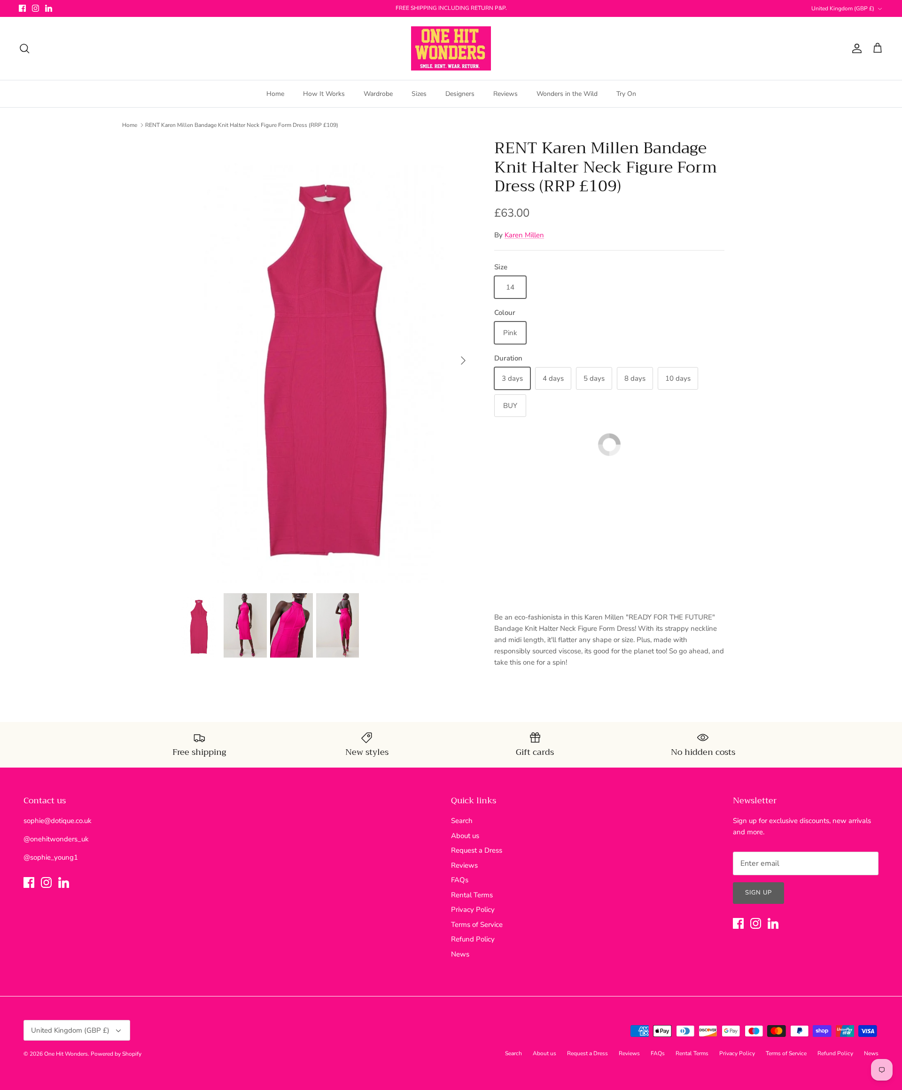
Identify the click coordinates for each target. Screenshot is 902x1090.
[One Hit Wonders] (451, 48)
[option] (326, 361)
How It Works (324, 93)
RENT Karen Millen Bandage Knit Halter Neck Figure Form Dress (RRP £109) (241, 125)
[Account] (855, 48)
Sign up (758, 892)
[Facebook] (22, 8)
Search (462, 820)
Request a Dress (476, 850)
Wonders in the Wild (567, 93)
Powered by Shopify (116, 1054)
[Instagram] (35, 8)
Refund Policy (473, 939)
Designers (459, 93)
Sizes (419, 93)
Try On (626, 93)
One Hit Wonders (66, 1054)
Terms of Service (477, 924)
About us (465, 835)
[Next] (463, 360)
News (460, 954)
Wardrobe (378, 93)
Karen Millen (524, 235)
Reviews (505, 93)
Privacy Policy (473, 909)
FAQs (459, 880)
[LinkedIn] (48, 8)
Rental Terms (472, 895)
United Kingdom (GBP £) (842, 8)
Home (275, 93)
